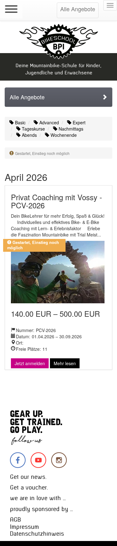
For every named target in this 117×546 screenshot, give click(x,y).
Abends (29, 135)
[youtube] (38, 460)
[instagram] (59, 460)
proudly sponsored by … (41, 509)
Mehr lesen (65, 363)
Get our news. (28, 477)
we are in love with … (38, 498)
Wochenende (63, 135)
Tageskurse (33, 129)
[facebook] (18, 460)
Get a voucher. (29, 487)
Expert (78, 122)
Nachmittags (70, 129)
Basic (20, 122)
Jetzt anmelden (30, 363)
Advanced (48, 122)
